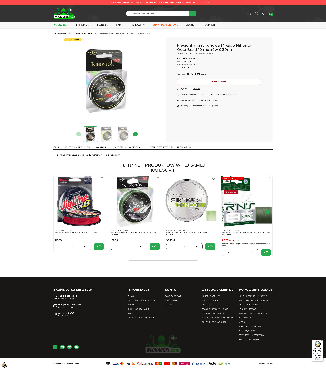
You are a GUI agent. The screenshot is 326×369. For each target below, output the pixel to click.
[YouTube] (62, 347)
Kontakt (132, 305)
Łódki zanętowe (247, 309)
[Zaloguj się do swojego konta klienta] (256, 13)
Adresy (168, 305)
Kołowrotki (245, 318)
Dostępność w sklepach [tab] (128, 147)
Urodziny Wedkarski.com (141, 300)
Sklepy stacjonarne (138, 309)
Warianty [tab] (101, 147)
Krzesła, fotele (247, 331)
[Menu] (321, 341)
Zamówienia (171, 300)
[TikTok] (76, 347)
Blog (130, 313)
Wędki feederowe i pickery (253, 300)
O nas (131, 296)
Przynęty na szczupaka (251, 335)
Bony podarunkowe (250, 326)
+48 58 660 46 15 (67, 296)
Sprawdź (196, 89)
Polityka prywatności (214, 322)
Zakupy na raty (210, 300)
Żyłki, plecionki (75, 33)
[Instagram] (69, 347)
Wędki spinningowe (249, 305)
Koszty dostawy (211, 296)
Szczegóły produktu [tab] (77, 147)
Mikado (210, 53)
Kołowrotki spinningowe (253, 296)
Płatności (207, 305)
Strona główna (59, 33)
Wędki (242, 322)
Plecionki (88, 33)
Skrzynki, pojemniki (249, 339)
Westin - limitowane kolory (254, 313)
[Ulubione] (263, 13)
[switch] (317, 358)
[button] (249, 13)
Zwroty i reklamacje (213, 313)
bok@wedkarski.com (70, 304)
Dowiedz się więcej (210, 106)
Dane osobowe (173, 296)
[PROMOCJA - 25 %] (247, 201)
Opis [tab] (56, 147)
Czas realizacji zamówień (215, 309)
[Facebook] (55, 347)
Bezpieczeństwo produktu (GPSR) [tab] (170, 147)
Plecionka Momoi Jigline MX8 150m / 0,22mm (76, 232)
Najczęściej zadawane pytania (218, 318)
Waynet (269, 364)
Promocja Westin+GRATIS (141, 318)
